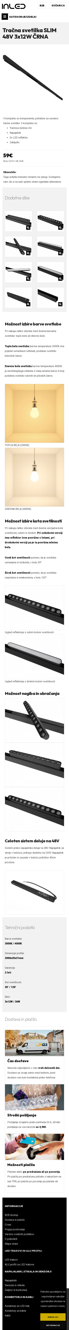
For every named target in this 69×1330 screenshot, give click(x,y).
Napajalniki (11, 1280)
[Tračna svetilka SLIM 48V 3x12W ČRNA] (34, 78)
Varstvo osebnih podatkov (19, 1234)
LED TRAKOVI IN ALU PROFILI (23, 1250)
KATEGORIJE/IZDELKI (22, 16)
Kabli (7, 1315)
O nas (8, 1224)
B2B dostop (11, 1215)
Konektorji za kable (15, 1310)
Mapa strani (11, 1243)
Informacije (53, 1325)
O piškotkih (11, 1239)
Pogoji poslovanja (15, 1229)
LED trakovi (11, 1259)
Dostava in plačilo (15, 1219)
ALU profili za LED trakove (19, 1264)
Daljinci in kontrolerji (16, 1290)
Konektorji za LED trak (17, 1306)
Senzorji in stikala (15, 1285)
